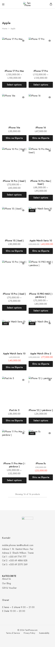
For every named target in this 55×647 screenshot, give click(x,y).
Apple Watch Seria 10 (41, 240)
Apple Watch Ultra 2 (40, 353)
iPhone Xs (41, 463)
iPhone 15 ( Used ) (14, 240)
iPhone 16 (41, 127)
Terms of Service (13, 633)
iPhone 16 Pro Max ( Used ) (40, 182)
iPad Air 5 (14, 410)
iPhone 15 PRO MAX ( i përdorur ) (40, 295)
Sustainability (44, 633)
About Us (6, 578)
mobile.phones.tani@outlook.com (17, 545)
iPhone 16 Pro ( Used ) (14, 181)
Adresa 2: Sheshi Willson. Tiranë (18, 552)
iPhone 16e (14, 127)
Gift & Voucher (9, 588)
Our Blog (6, 583)
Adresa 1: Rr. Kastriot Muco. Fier (17, 549)
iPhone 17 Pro (41, 71)
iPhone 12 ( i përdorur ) (41, 410)
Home (4, 28)
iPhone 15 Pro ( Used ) (14, 293)
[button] (14, 138)
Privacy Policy (29, 633)
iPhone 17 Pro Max (14, 71)
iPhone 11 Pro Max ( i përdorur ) (14, 465)
